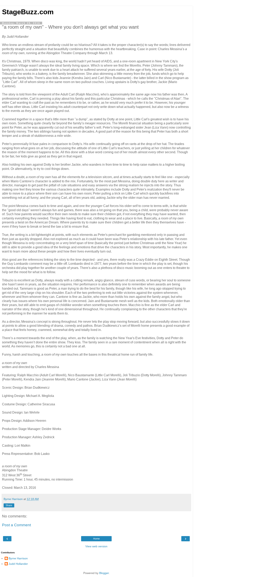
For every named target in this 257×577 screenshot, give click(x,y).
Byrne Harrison (18, 558)
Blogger (104, 573)
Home (96, 538)
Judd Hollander (18, 563)
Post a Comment (16, 525)
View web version (96, 546)
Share (9, 505)
